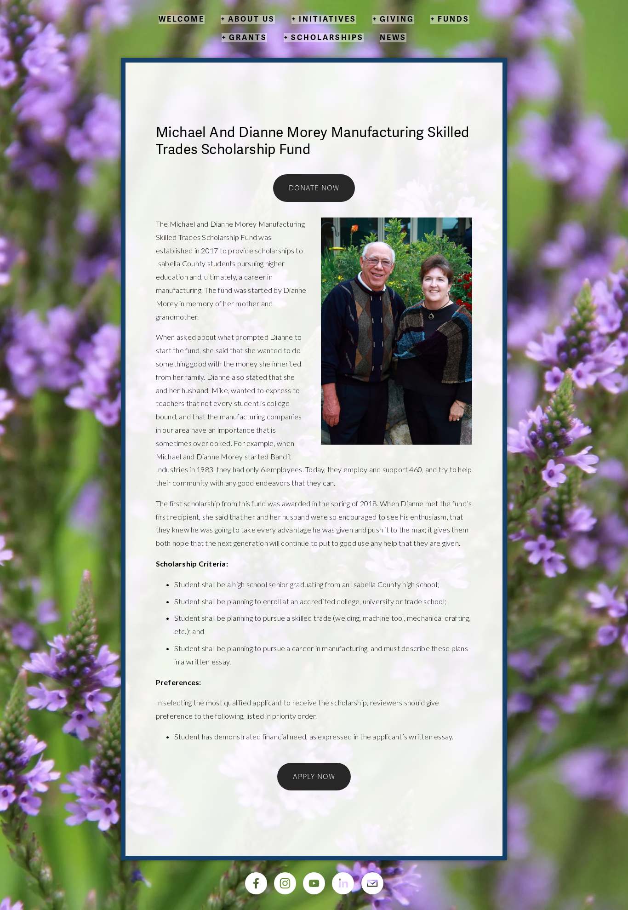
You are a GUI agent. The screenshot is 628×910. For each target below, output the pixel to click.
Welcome (182, 19)
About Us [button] (251, 19)
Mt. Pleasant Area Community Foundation (313, 80)
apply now (314, 777)
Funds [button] (453, 19)
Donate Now (314, 188)
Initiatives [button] (327, 19)
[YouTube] (314, 883)
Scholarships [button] (327, 37)
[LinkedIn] (343, 883)
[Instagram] (285, 883)
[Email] (372, 883)
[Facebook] (256, 883)
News (393, 37)
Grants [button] (248, 37)
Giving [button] (397, 19)
